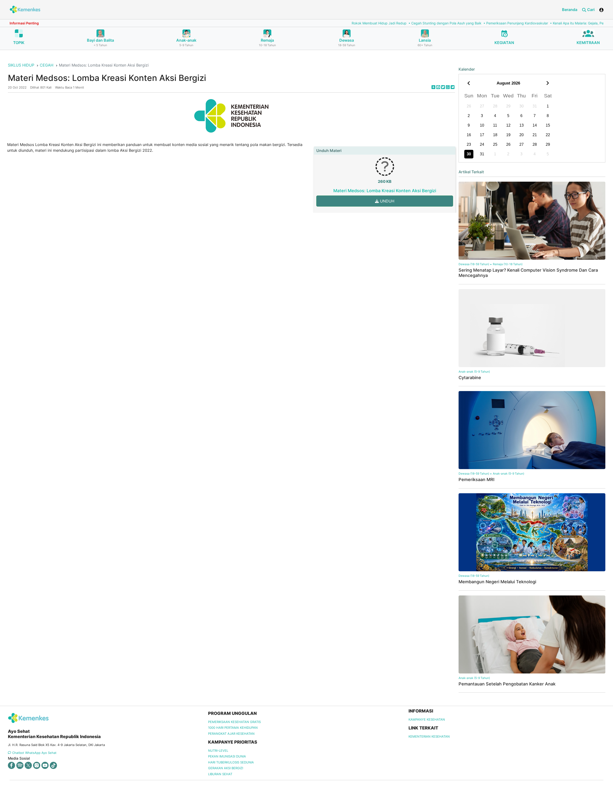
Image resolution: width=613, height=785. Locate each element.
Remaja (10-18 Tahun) (507, 264)
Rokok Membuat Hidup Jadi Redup (276, 23)
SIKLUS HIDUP (21, 65)
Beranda (569, 9)
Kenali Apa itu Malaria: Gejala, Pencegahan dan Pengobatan (497, 23)
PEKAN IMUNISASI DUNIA (227, 756)
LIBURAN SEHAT (220, 774)
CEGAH (46, 65)
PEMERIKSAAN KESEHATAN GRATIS (234, 722)
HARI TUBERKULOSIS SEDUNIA (231, 762)
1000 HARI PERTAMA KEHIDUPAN (233, 727)
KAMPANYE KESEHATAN (427, 719)
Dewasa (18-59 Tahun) (474, 264)
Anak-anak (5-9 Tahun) (474, 371)
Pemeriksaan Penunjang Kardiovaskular (415, 23)
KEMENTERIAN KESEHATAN (429, 736)
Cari (590, 9)
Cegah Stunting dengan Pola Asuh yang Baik (344, 23)
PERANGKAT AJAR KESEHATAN (231, 733)
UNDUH (386, 201)
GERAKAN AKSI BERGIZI (225, 768)
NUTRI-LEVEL (218, 750)
